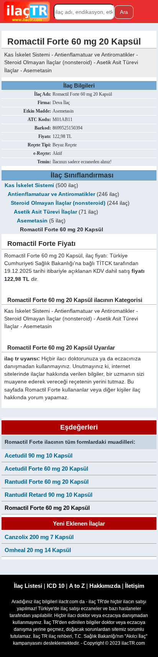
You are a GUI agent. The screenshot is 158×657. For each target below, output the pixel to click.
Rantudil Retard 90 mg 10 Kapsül (48, 494)
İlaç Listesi (28, 585)
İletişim (134, 585)
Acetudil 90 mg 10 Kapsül (38, 455)
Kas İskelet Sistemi (29, 185)
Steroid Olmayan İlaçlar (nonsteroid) (58, 203)
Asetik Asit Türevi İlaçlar (45, 212)
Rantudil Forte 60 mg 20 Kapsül (47, 481)
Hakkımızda (104, 585)
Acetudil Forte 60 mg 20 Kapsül (46, 468)
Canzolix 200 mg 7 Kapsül (39, 537)
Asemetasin (32, 221)
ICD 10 (55, 585)
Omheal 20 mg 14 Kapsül (38, 550)
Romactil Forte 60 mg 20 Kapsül (47, 507)
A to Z (77, 585)
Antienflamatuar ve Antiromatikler (51, 194)
